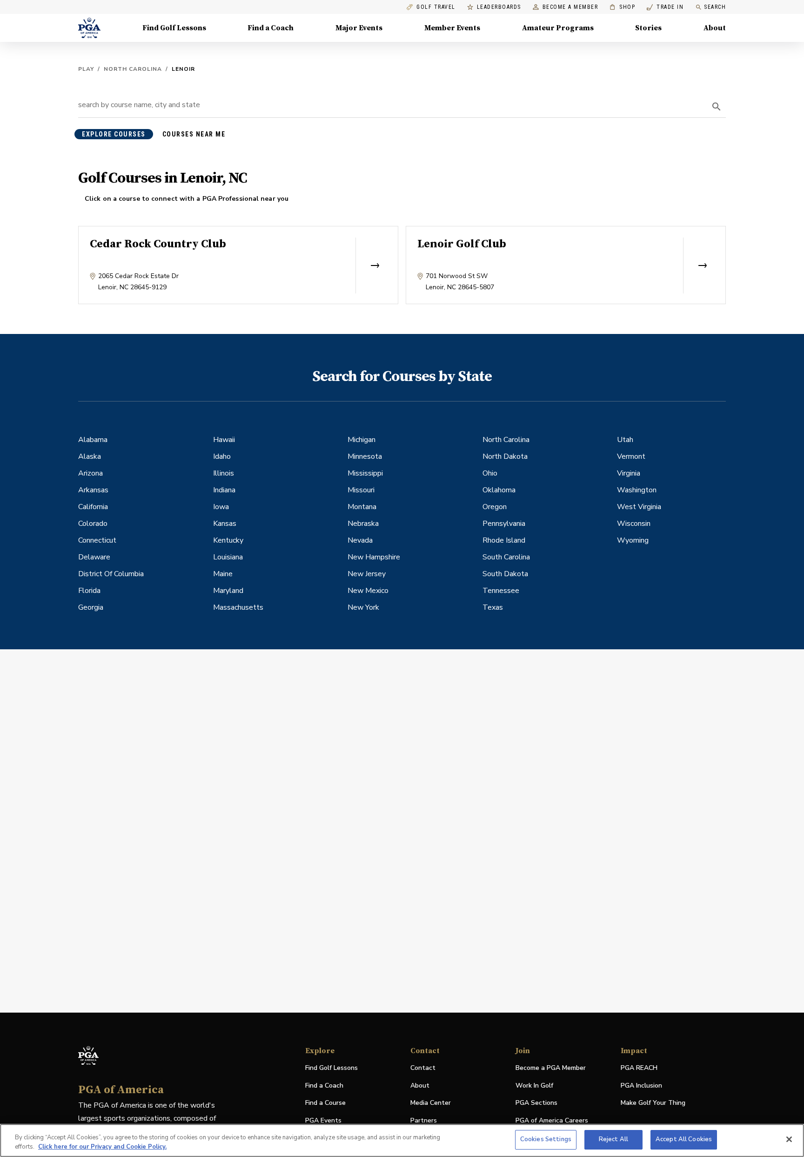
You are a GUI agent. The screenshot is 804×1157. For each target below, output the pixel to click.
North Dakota (505, 456)
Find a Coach (271, 28)
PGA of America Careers (552, 1121)
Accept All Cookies (684, 1139)
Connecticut (97, 540)
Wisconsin (633, 523)
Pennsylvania (503, 523)
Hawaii (224, 440)
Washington (637, 490)
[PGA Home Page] (89, 28)
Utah (625, 440)
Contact (423, 1067)
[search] (716, 106)
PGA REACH (639, 1068)
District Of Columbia (111, 574)
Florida (89, 590)
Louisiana (228, 557)
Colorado (92, 523)
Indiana (224, 490)
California (93, 507)
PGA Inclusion (641, 1085)
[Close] (789, 1139)
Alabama (92, 440)
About (715, 28)
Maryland (228, 590)
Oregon (494, 507)
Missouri (361, 490)
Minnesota (365, 456)
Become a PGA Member (551, 1067)
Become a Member (570, 7)
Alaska (89, 456)
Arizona (90, 473)
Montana (362, 507)
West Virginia (639, 507)
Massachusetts (238, 607)
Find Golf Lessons (174, 28)
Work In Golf (534, 1085)
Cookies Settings (545, 1139)
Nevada (360, 540)
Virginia (628, 473)
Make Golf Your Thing (653, 1103)
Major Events (358, 28)
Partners (423, 1120)
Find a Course (325, 1102)
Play (86, 69)
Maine (223, 574)
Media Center (430, 1103)
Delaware (94, 557)
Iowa (221, 507)
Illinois (223, 473)
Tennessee (500, 590)
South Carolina (506, 557)
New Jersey (367, 574)
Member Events (452, 28)
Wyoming (633, 540)
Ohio (489, 473)
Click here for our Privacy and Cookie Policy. (102, 1147)
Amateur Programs (558, 28)
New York (363, 607)
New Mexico (368, 590)
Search (715, 7)
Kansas (224, 523)
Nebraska (363, 523)
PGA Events (323, 1120)
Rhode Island (503, 540)
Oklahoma (499, 490)
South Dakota (505, 574)
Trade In (665, 7)
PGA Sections (536, 1102)
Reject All (613, 1139)
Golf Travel (436, 7)
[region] (402, 1140)
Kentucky (228, 540)
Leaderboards (499, 7)
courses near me (194, 134)
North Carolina (133, 69)
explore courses (114, 134)
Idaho (222, 456)
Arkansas (93, 490)
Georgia (90, 607)
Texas (492, 607)
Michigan (361, 440)
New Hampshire (374, 557)
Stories (648, 28)
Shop (622, 7)
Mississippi (365, 473)
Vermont (631, 456)
